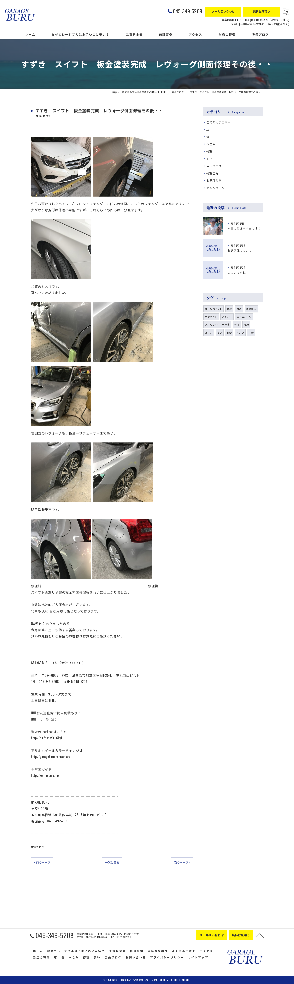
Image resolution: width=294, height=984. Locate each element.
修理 (209, 151)
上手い (208, 332)
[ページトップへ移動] (260, 935)
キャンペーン (215, 188)
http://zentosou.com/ (45, 775)
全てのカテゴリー (218, 122)
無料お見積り (261, 11)
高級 (246, 324)
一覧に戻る (112, 862)
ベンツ (240, 332)
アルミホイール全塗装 (217, 324)
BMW (229, 332)
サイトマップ (198, 957)
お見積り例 (214, 180)
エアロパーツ (244, 316)
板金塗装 (251, 308)
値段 (229, 308)
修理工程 (212, 173)
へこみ (211, 144)
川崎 (251, 332)
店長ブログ (37, 847)
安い (209, 159)
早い (219, 332)
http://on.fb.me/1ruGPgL (47, 737)
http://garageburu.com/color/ (50, 756)
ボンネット (211, 316)
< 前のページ (42, 862)
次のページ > (182, 862)
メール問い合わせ (223, 11)
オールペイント (213, 308)
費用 (236, 324)
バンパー (227, 316)
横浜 (239, 308)
